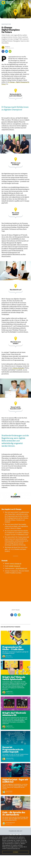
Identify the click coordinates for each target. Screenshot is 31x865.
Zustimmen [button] (15, 852)
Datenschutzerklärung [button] (13, 848)
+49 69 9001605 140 (21, 568)
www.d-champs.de (15, 563)
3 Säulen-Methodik (18, 368)
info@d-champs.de (14, 566)
